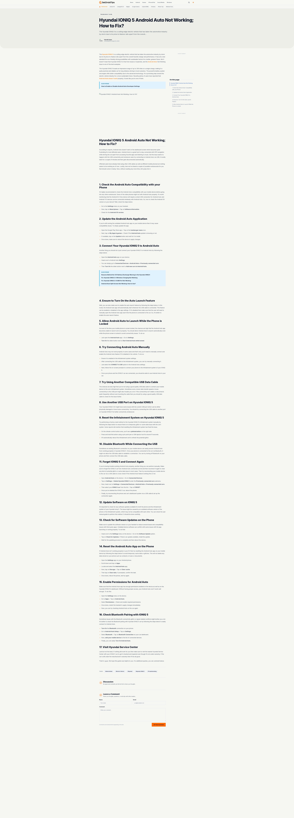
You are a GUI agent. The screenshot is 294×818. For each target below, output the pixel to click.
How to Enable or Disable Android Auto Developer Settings (120, 86)
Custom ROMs (145, 6)
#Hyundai (130, 671)
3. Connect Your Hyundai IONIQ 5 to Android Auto (181, 96)
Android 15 (112, 6)
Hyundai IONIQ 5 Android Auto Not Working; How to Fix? (182, 84)
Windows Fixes (169, 6)
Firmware (153, 6)
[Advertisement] (132, 176)
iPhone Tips (160, 6)
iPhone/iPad (151, 2)
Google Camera (135, 6)
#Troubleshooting (152, 671)
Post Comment (159, 724)
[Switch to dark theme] (193, 2)
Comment (102, 706)
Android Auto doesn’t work (108, 78)
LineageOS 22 (120, 6)
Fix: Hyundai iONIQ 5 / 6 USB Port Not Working (116, 280)
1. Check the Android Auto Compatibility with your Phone (182, 88)
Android (138, 2)
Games (144, 2)
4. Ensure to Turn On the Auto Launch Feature (181, 100)
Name (101, 699)
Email (134, 699)
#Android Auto (108, 671)
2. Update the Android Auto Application (182, 92)
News (131, 2)
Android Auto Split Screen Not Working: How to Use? (118, 283)
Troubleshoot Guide (106, 14)
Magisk (128, 6)
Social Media (160, 2)
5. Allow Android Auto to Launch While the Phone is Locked (182, 105)
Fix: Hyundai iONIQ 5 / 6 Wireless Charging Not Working (119, 278)
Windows (169, 2)
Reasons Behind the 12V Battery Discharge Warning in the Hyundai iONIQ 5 (125, 275)
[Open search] (188, 2)
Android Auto (152, 62)
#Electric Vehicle (120, 671)
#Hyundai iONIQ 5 (140, 671)
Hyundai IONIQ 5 (107, 54)
